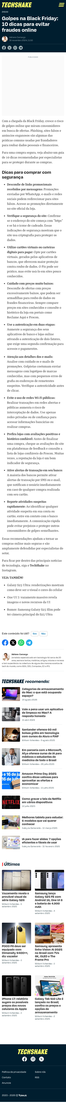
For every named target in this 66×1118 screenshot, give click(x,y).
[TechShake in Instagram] (33, 1059)
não (43, 633)
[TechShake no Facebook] (24, 1059)
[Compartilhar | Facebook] (4, 48)
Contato (6, 1077)
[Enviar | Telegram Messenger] (21, 48)
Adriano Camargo (20, 654)
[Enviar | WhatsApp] (15, 48)
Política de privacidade (14, 1071)
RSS (37, 1077)
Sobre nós (40, 1071)
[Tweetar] (10, 48)
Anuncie (6, 1082)
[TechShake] (17, 5)
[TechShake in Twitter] (41, 1059)
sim (35, 633)
